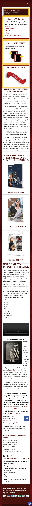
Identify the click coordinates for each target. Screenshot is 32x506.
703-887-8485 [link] (7, 421)
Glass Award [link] (9, 31)
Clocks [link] (7, 33)
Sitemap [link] (12, 492)
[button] (27, 4)
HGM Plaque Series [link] (16, 43)
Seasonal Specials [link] (16, 67)
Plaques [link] (7, 26)
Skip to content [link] (4, 1)
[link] (30, 504)
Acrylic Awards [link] (9, 28)
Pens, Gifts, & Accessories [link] (13, 35)
